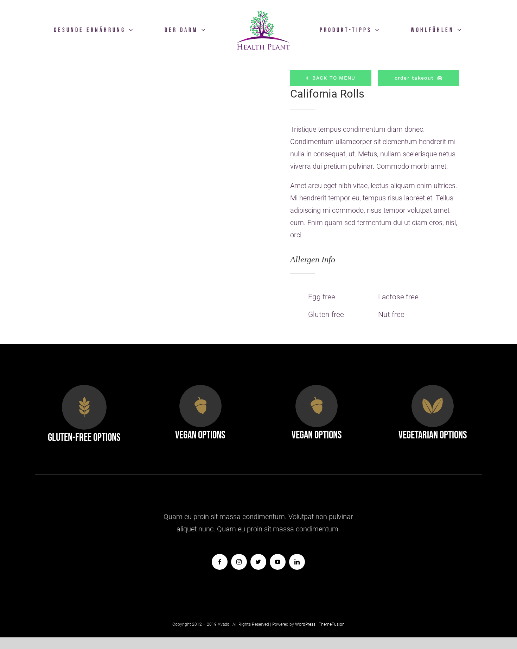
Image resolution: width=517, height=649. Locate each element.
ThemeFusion (332, 624)
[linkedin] (297, 562)
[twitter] (258, 562)
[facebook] (220, 562)
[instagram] (239, 562)
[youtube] (278, 562)
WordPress (306, 624)
